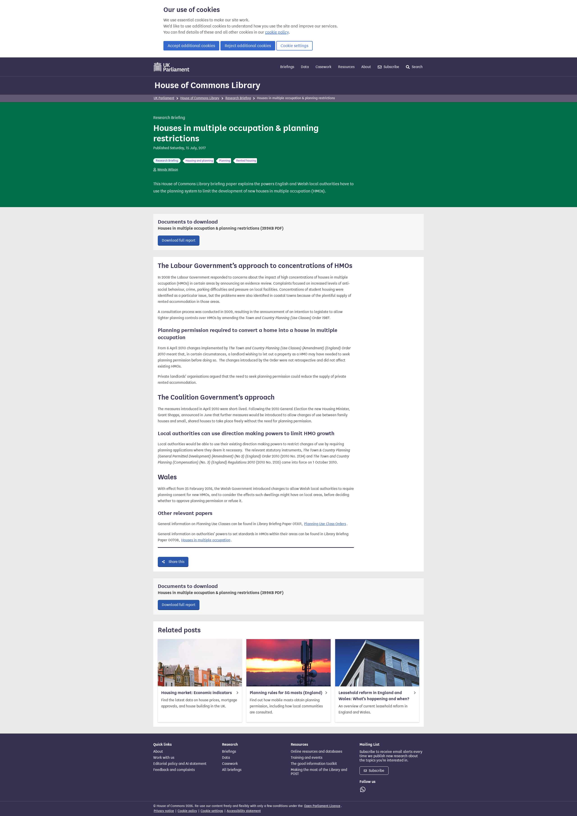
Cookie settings (294, 45)
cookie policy (277, 32)
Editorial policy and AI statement (179, 764)
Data (305, 67)
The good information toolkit (314, 764)
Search (417, 67)
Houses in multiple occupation (205, 540)
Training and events (306, 758)
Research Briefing (238, 98)
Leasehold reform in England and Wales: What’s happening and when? (374, 695)
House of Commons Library (207, 85)
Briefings (287, 67)
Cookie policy (187, 811)
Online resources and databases (316, 752)
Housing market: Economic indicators (196, 692)
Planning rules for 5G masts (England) (286, 692)
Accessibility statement (244, 811)
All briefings (231, 770)
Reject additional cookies (248, 45)
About (366, 67)
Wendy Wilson (167, 169)
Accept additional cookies (191, 45)
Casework (323, 67)
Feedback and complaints (174, 770)
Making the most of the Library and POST (319, 772)
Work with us (163, 758)
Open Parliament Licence (322, 806)
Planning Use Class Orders (325, 524)
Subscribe (391, 67)
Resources (346, 67)
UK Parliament (164, 98)
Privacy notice (164, 811)
